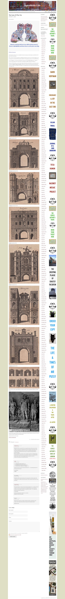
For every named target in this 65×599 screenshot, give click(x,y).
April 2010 (43, 454)
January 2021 (43, 200)
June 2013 (43, 379)
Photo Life (43, 57)
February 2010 (44, 458)
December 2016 (44, 296)
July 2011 (43, 425)
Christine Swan (16, 445)
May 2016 (43, 310)
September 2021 (44, 184)
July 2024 (43, 117)
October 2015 (44, 324)
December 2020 (44, 202)
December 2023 (44, 131)
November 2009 (44, 464)
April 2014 (43, 359)
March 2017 (43, 290)
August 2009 (43, 470)
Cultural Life (32, 439)
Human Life (43, 47)
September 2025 (44, 89)
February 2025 (44, 103)
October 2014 (44, 348)
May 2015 (43, 334)
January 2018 (43, 271)
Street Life (38, 439)
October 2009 (44, 466)
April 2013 (43, 383)
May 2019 (43, 239)
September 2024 (44, 113)
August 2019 (43, 233)
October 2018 (44, 253)
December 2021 (44, 178)
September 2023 (44, 137)
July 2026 (43, 70)
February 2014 (44, 363)
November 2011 (44, 417)
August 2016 (43, 304)
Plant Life (43, 59)
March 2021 (43, 196)
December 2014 (44, 344)
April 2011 (43, 430)
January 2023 (43, 152)
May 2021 (43, 192)
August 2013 (43, 375)
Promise (54, 11)
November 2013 (44, 369)
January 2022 (43, 176)
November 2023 (44, 133)
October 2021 (44, 182)
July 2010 (43, 448)
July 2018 (43, 259)
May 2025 (43, 97)
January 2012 (43, 413)
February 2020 (44, 221)
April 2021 (43, 194)
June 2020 (43, 214)
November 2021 (44, 180)
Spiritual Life (44, 61)
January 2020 (43, 223)
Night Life (43, 53)
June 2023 (43, 143)
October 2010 (44, 442)
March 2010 (43, 456)
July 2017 (43, 283)
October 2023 (44, 135)
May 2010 (43, 452)
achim (15, 461)
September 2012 (44, 397)
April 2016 (43, 312)
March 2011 (43, 432)
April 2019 (43, 241)
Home (46, 11)
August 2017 (43, 281)
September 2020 (44, 208)
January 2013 (43, 389)
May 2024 (43, 121)
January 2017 (43, 294)
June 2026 (43, 72)
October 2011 (44, 419)
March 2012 (43, 409)
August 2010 (43, 446)
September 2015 (44, 326)
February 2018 (44, 269)
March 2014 (43, 361)
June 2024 (43, 119)
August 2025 (43, 91)
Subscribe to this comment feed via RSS (15, 534)
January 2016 (43, 318)
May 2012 (43, 405)
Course (49, 11)
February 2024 (44, 127)
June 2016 (43, 308)
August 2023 (43, 139)
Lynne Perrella (16, 484)
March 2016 (43, 314)
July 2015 (43, 330)
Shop (52, 11)
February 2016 (44, 316)
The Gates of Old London (12, 437)
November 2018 (44, 251)
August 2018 (43, 257)
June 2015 (43, 332)
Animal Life (43, 39)
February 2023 (44, 150)
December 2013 (44, 367)
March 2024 (43, 125)
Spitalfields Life (32, 5)
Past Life (36, 439)
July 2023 (43, 141)
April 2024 (43, 123)
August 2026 (43, 68)
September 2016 (44, 302)
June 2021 (43, 190)
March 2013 (43, 385)
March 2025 (43, 101)
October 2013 (44, 371)
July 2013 (43, 377)
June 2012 (43, 403)
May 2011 (43, 428)
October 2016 (44, 300)
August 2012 (43, 399)
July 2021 (43, 188)
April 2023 (43, 147)
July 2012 (43, 401)
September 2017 (44, 279)
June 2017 (43, 285)
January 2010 (43, 460)
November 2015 (44, 322)
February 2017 (44, 292)
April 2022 (43, 170)
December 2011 (44, 415)
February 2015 (44, 340)
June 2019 (43, 237)
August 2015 (43, 328)
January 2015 (43, 342)
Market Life (43, 51)
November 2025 (44, 85)
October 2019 (44, 229)
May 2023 (43, 145)
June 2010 (43, 450)
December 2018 (44, 249)
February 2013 (44, 387)
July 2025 (43, 93)
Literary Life (43, 49)
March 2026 (43, 78)
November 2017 (44, 275)
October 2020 (44, 206)
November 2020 (44, 204)
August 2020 (43, 210)
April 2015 (43, 336)
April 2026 (43, 76)
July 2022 (43, 164)
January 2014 (43, 365)
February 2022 (44, 174)
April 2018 (43, 265)
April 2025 (43, 99)
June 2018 (43, 261)
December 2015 (44, 320)
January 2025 (43, 105)
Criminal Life (44, 41)
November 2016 (44, 298)
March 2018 (43, 267)
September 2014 (44, 350)
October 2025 (44, 87)
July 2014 (43, 354)
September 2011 (44, 421)
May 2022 (43, 168)
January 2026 (43, 81)
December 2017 (44, 273)
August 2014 (43, 352)
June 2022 (43, 166)
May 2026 (43, 74)
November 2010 (44, 440)
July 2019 (43, 235)
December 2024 (44, 107)
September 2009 (44, 468)
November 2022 (44, 156)
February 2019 (44, 245)
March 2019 (43, 243)
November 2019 (44, 227)
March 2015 (43, 338)
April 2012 (43, 407)
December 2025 (44, 83)
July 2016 (43, 306)
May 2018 (43, 263)
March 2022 (43, 172)
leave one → (17, 442)
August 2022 (43, 162)
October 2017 (44, 277)
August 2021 (43, 186)
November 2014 (44, 346)
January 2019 (43, 247)
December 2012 (44, 391)
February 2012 (44, 411)
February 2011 (44, 434)
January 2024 (43, 129)
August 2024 (43, 115)
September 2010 (44, 444)
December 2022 (44, 154)
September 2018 (44, 255)
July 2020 (43, 212)
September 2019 (44, 231)
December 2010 (44, 438)
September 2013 (44, 373)
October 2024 (44, 111)
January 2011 (43, 436)
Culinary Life (44, 43)
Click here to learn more (12, 52)
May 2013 (43, 381)
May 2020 (43, 216)
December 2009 (44, 462)
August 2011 (43, 423)
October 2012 (44, 395)
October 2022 (44, 158)
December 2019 (44, 225)
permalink (17, 461)
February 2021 (44, 198)
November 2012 (44, 393)
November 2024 (44, 109)
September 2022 (44, 160)
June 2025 (43, 95)
